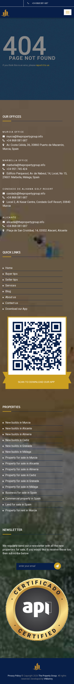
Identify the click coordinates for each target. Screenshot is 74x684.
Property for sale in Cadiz (20, 475)
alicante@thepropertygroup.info (25, 222)
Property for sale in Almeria (21, 469)
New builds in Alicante (18, 428)
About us (10, 297)
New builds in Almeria (18, 434)
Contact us (11, 303)
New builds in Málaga (18, 451)
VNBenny (48, 679)
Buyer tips (11, 273)
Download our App (16, 308)
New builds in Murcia (17, 422)
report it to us (42, 65)
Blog (8, 291)
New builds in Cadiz (17, 440)
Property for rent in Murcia (21, 510)
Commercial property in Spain (23, 498)
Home (9, 268)
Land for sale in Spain (18, 504)
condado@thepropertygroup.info (26, 193)
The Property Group (48, 676)
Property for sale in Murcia (21, 457)
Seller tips (11, 279)
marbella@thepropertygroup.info (26, 165)
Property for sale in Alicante (22, 463)
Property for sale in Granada (22, 481)
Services (10, 285)
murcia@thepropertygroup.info (25, 136)
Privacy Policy (14, 676)
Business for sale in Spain (21, 492)
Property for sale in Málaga (21, 486)
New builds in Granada (18, 446)
